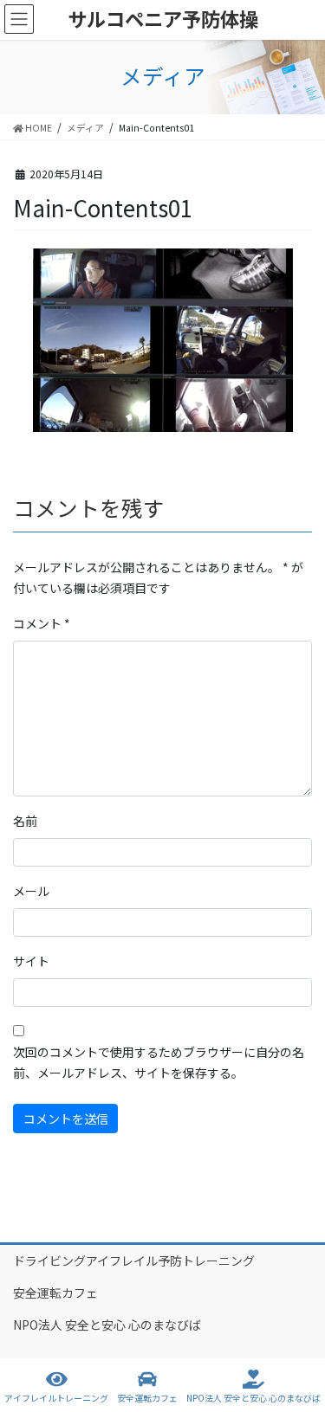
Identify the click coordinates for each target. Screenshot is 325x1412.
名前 (25, 820)
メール (31, 890)
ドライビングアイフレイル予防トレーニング (134, 1260)
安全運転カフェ (55, 1292)
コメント (41, 623)
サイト (31, 961)
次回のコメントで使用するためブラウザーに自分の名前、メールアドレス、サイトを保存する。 (158, 1062)
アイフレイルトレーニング (56, 1397)
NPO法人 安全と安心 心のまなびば (107, 1324)
